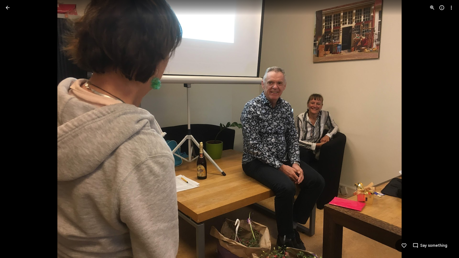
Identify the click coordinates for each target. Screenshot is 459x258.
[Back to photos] (7, 7)
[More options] (451, 7)
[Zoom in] (432, 7)
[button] (13, 129)
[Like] (404, 245)
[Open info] (442, 7)
